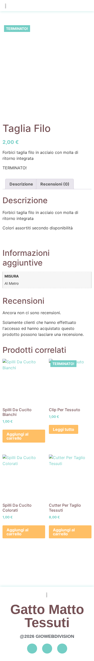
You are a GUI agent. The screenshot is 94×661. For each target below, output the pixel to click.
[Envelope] (62, 649)
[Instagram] (47, 649)
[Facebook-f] (32, 649)
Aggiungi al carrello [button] (17, 436)
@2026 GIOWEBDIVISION (47, 636)
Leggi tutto (63, 429)
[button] (84, 5)
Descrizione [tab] (21, 184)
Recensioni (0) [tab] (54, 184)
